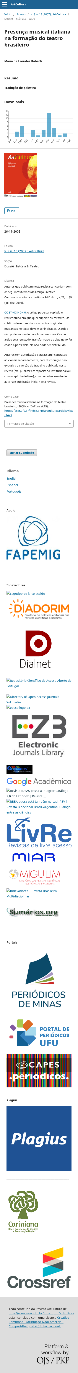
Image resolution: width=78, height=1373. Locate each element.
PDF (13, 211)
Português (13, 491)
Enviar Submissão (22, 453)
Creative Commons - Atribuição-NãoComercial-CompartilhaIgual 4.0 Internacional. (39, 1321)
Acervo (21, 14)
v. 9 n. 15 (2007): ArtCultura (48, 14)
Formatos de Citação (20, 424)
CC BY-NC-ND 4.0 (15, 312)
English (11, 478)
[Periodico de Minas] (39, 1012)
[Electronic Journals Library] (39, 760)
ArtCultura (18, 4)
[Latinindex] (39, 796)
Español (12, 485)
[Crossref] (39, 1288)
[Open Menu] (4, 4)
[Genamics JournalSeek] (19, 775)
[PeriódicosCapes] (39, 1086)
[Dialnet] (39, 621)
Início (7, 14)
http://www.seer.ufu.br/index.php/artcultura (41, 1313)
